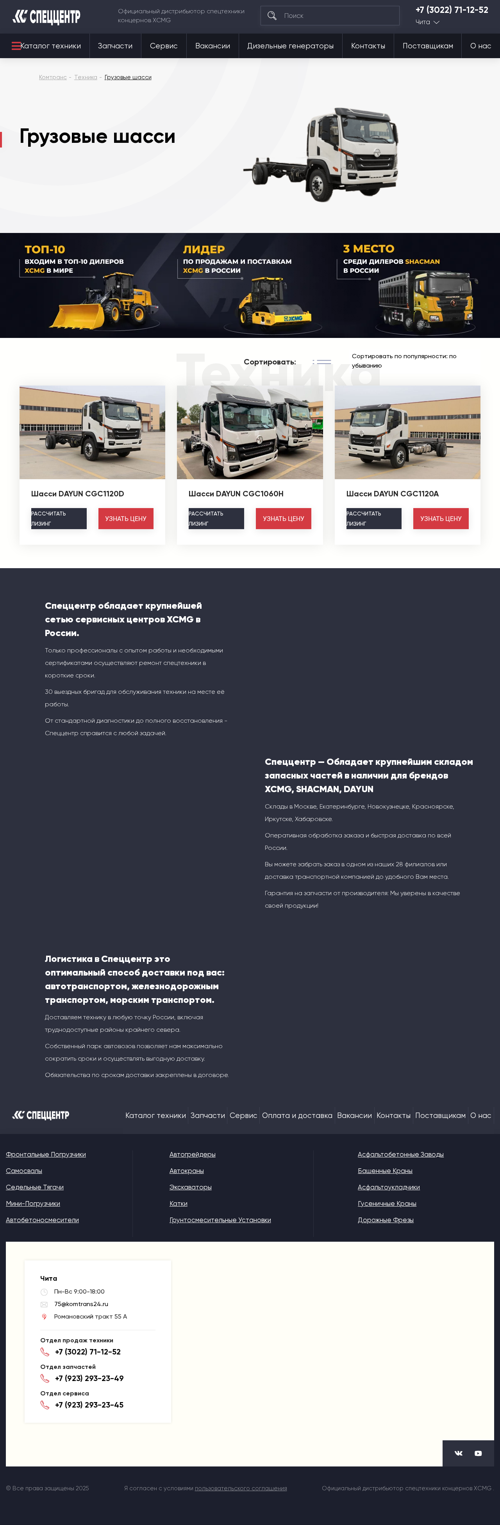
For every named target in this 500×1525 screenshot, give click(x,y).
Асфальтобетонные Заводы (401, 1154)
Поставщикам (428, 46)
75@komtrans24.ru (81, 1304)
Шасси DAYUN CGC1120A (392, 493)
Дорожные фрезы (386, 1220)
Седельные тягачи (35, 1187)
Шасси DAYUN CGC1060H (236, 493)
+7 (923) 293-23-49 (89, 1378)
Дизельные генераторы (290, 46)
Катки (179, 1203)
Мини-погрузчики (33, 1203)
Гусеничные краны (387, 1203)
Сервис (164, 46)
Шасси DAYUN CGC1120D (77, 493)
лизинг (48, 518)
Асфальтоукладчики (389, 1187)
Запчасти (115, 46)
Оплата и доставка (297, 1115)
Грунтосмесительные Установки (220, 1220)
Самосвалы (24, 1171)
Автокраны (187, 1171)
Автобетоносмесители (42, 1220)
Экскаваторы (191, 1187)
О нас (480, 46)
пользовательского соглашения (241, 1488)
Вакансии (212, 46)
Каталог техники (50, 46)
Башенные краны (385, 1171)
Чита (423, 22)
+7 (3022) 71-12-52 (452, 10)
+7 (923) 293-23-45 (89, 1404)
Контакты (368, 46)
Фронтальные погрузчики (46, 1154)
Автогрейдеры (193, 1154)
